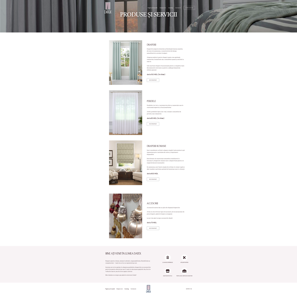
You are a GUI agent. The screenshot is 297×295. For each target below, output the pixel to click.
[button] (153, 80)
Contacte (178, 8)
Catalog (170, 8)
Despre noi (163, 8)
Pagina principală (152, 8)
